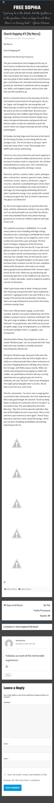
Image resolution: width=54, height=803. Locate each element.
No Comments (29, 38)
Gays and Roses (14, 605)
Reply (8, 675)
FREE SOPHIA (27, 8)
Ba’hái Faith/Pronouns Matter (42, 610)
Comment (7, 703)
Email (6, 759)
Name (6, 744)
